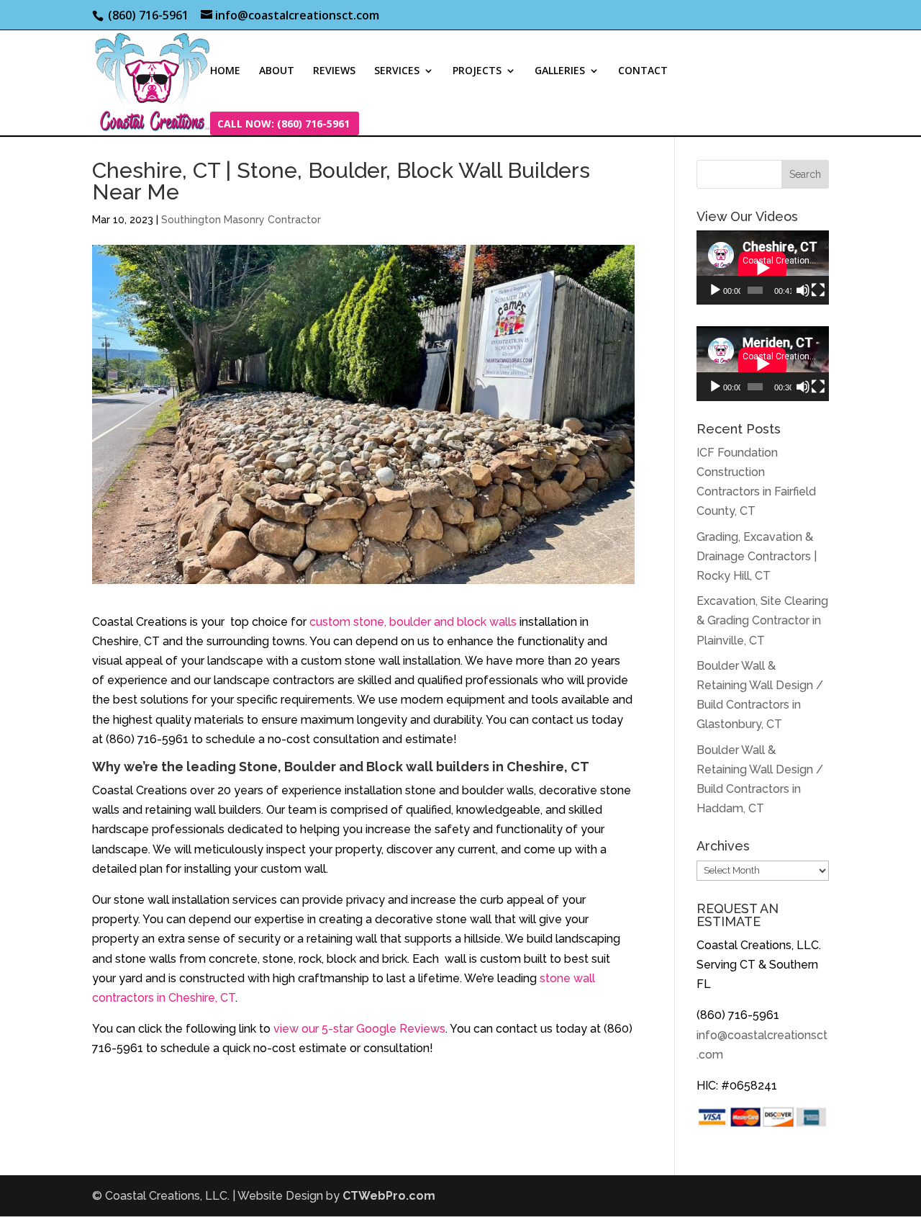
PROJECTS (477, 71)
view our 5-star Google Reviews (359, 1029)
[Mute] (803, 290)
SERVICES (396, 71)
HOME (225, 71)
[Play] (715, 290)
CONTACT (643, 71)
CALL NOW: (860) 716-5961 (283, 124)
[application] (763, 267)
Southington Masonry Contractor (241, 219)
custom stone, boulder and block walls (413, 622)
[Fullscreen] (818, 290)
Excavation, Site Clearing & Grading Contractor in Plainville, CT (762, 620)
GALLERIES (560, 71)
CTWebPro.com (388, 1196)
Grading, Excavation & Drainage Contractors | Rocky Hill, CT (757, 556)
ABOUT (276, 71)
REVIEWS (334, 71)
